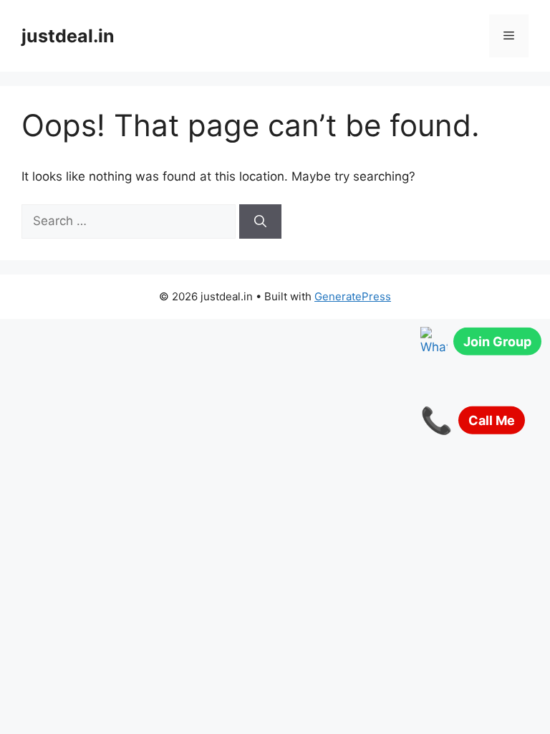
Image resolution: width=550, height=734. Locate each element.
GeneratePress (352, 296)
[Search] (260, 221)
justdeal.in (68, 36)
